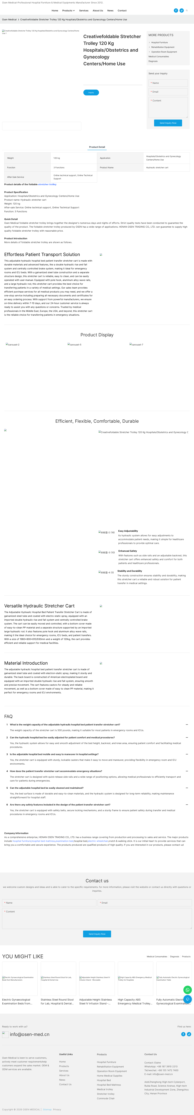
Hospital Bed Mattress (109, 1084)
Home (62, 1061)
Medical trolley (105, 1089)
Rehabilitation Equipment (110, 1066)
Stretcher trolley (105, 1093)
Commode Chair (106, 1098)
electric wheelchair (98, 841)
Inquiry (91, 92)
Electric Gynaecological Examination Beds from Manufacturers (16, 1001)
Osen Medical (9, 19)
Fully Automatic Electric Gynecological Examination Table (172, 1001)
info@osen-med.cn (29, 1034)
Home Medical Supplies (109, 1075)
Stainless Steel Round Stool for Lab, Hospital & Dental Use (57, 1001)
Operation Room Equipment (112, 1071)
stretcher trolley (47, 184)
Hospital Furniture (106, 1062)
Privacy (57, 1109)
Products (186, 956)
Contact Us (65, 1084)
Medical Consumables (157, 956)
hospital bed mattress (43, 841)
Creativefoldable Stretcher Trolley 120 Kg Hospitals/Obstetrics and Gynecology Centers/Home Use (73, 19)
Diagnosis (174, 956)
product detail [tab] (97, 147)
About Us (64, 1075)
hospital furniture (22, 841)
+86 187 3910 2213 (167, 1066)
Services (63, 1070)
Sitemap (47, 1109)
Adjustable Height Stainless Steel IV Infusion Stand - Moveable (95, 1001)
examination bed (64, 841)
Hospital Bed (104, 1080)
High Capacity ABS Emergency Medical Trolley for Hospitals (134, 1001)
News (62, 1079)
